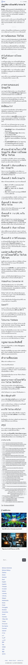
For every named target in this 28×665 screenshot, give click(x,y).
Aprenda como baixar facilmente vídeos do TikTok (16, 473)
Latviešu (4, 593)
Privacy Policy (12, 660)
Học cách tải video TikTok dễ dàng (13, 480)
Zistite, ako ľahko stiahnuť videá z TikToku (15, 476)
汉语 (3, 649)
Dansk (3, 575)
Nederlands (5, 600)
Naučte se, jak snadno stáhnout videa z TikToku (15, 449)
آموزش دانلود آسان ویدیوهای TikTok (16, 494)
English (4, 582)
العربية (3, 637)
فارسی (3, 640)
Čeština (4, 572)
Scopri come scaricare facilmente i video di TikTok (15, 460)
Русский (4, 628)
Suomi (3, 614)
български (5, 626)
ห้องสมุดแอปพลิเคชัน (9, 505)
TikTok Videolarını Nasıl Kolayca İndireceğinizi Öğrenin (15, 481)
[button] (21, 1)
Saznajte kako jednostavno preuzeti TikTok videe (15, 459)
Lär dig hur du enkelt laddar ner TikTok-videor (14, 479)
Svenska (4, 616)
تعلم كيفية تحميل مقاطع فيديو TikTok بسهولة (15, 493)
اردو (3, 635)
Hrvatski (4, 589)
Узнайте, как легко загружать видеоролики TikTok (16, 488)
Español (4, 584)
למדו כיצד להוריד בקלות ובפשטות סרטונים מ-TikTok (14, 490)
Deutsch (4, 577)
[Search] (24, 560)
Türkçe (4, 621)
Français (4, 586)
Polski (3, 605)
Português (5, 607)
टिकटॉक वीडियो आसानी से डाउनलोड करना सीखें (11, 495)
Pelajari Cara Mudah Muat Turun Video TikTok (17, 448)
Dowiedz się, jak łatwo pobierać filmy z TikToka (14, 471)
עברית (3, 633)
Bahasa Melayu (6, 570)
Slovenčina (5, 612)
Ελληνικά (4, 623)
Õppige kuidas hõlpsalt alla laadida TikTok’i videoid (14, 455)
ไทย (2, 505)
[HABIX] (3, 1)
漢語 (3, 651)
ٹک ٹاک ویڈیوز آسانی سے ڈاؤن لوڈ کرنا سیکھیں (16, 491)
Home (6, 660)
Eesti (3, 579)
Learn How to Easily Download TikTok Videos (14, 442)
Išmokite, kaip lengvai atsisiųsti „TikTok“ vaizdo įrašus (16, 463)
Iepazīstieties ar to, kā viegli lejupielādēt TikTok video (16, 462)
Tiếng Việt (5, 619)
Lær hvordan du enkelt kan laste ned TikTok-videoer (15, 470)
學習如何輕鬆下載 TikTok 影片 (11, 500)
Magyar (4, 598)
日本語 (4, 647)
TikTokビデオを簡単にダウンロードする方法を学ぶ (14, 497)
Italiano (4, 591)
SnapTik (7, 186)
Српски (4, 630)
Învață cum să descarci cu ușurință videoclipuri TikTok (16, 474)
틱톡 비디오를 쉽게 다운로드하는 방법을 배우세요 (14, 501)
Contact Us (20, 660)
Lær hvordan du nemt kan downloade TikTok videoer (15, 451)
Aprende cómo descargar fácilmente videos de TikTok (16, 444)
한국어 (4, 654)
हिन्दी (3, 642)
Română (4, 609)
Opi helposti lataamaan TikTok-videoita (12, 477)
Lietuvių (4, 595)
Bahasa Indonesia (7, 568)
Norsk (3, 602)
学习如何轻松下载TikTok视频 (11, 498)
